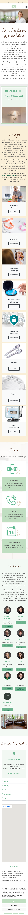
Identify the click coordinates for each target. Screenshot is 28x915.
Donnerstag (7, 794)
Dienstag (6, 786)
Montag (6, 781)
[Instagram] (27, 2)
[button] (25, 884)
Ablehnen (14, 905)
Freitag (6, 798)
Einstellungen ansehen (14, 909)
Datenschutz (15, 913)
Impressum (21, 913)
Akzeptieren (14, 901)
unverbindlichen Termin (9, 175)
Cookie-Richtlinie (8, 913)
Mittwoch (7, 790)
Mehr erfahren (14, 211)
